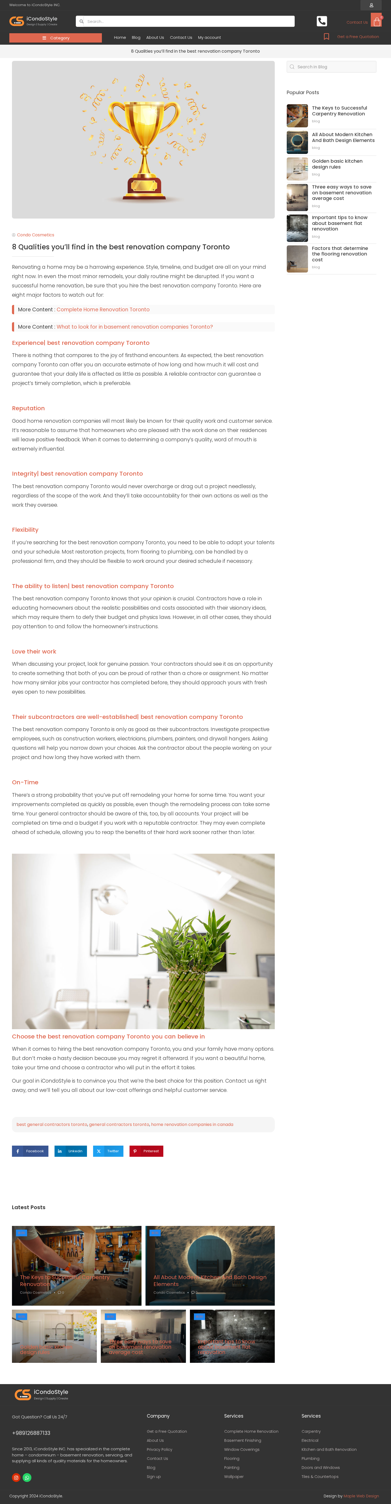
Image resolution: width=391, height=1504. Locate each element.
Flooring (231, 1458)
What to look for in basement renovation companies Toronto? (135, 326)
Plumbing (310, 1458)
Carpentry (311, 1431)
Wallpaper (234, 1476)
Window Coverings (242, 1449)
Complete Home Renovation (251, 1431)
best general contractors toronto (51, 1124)
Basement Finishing (242, 1440)
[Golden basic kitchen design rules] (54, 1336)
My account (209, 37)
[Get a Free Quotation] (326, 36)
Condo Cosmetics (35, 1292)
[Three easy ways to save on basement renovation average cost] (143, 1336)
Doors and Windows (321, 1467)
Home (120, 37)
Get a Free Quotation (358, 36)
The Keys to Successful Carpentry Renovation (65, 1280)
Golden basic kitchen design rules (46, 1349)
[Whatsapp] (27, 1477)
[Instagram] (16, 1477)
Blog (136, 37)
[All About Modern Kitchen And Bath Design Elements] (210, 1266)
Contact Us (181, 37)
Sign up (154, 1476)
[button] (371, 5)
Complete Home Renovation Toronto (103, 309)
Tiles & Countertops (320, 1476)
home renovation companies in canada (192, 1124)
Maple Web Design (361, 1496)
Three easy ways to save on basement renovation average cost (140, 1347)
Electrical (310, 1440)
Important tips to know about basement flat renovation (226, 1347)
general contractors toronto (119, 1124)
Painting (231, 1467)
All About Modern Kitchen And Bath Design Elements (210, 1280)
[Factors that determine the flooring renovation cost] (297, 259)
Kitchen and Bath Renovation (329, 1449)
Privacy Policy (159, 1449)
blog (21, 1233)
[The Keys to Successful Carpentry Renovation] (77, 1266)
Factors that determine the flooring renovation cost (340, 254)
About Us (155, 37)
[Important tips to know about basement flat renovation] (232, 1336)
